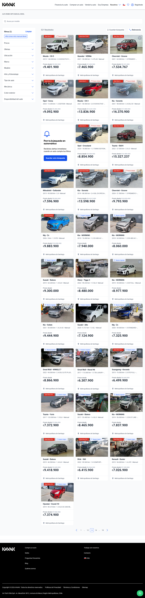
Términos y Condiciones (71, 587)
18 (103, 530)
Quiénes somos (30, 568)
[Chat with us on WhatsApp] (140, 593)
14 (96, 530)
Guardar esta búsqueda (55, 158)
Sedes (27, 553)
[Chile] (124, 5)
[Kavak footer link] (8, 558)
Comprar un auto (76, 5)
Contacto (87, 553)
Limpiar (28, 31)
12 (88, 530)
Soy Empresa (103, 5)
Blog (26, 563)
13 (92, 530)
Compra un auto (30, 548)
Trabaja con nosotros (91, 548)
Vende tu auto (90, 5)
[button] (15, 36)
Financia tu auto (61, 5)
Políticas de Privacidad (53, 587)
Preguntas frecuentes (32, 558)
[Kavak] (8, 5)
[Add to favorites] (70, 38)
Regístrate (139, 5)
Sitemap (85, 587)
